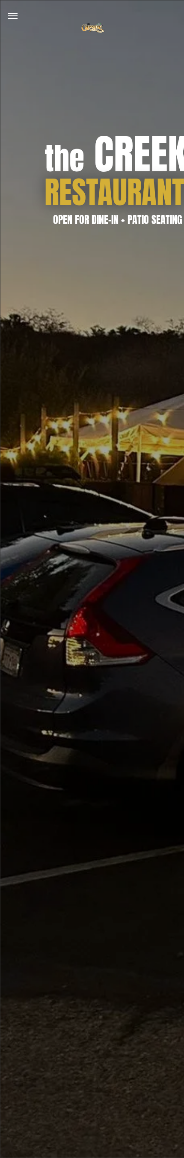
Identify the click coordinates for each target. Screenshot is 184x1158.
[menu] (12, 15)
